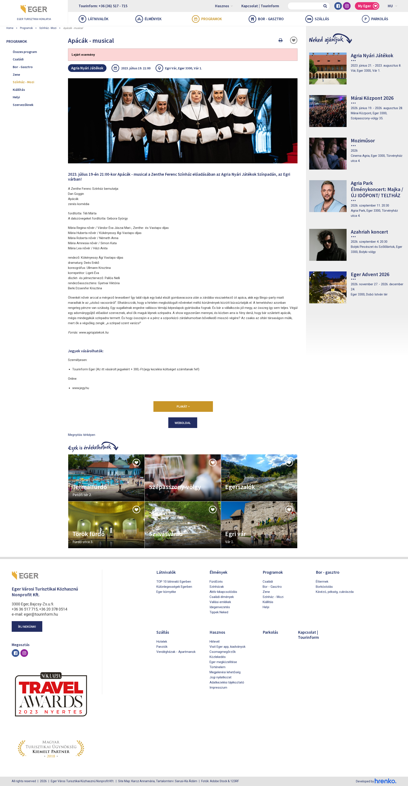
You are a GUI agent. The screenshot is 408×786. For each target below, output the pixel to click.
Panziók (161, 647)
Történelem (217, 667)
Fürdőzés (216, 581)
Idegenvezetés (220, 607)
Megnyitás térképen (81, 435)
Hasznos (222, 5)
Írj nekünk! (27, 626)
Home (9, 28)
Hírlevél (215, 641)
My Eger (364, 5)
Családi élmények (222, 597)
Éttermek (322, 581)
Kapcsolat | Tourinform (260, 5)
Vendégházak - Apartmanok (176, 652)
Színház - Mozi (48, 28)
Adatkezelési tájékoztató (227, 682)
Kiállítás (19, 89)
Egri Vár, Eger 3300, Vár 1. (183, 68)
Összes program (25, 52)
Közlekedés (218, 657)
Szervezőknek (23, 105)
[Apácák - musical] (183, 120)
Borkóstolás (324, 587)
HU (390, 5)
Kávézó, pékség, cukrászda (335, 592)
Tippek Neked (219, 612)
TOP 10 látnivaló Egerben (173, 581)
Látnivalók (98, 18)
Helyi (16, 97)
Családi (18, 59)
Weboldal (183, 423)
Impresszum (218, 687)
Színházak (217, 587)
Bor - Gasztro (23, 67)
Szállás (322, 18)
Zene (16, 74)
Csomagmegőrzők (223, 652)
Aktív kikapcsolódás (223, 592)
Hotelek (161, 641)
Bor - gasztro (271, 18)
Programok (211, 18)
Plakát (182, 406)
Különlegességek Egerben (174, 587)
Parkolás (376, 18)
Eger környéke (166, 592)
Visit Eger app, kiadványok (227, 647)
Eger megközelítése (223, 662)
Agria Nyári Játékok (87, 68)
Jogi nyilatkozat (220, 677)
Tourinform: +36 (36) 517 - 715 (103, 5)
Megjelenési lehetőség (225, 672)
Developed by (365, 781)
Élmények (153, 18)
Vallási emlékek (220, 602)
